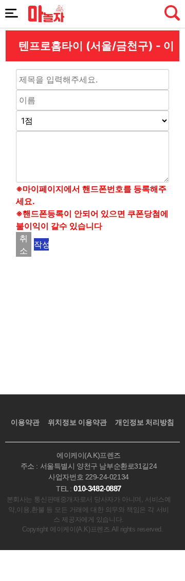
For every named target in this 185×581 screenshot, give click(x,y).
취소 (24, 244)
